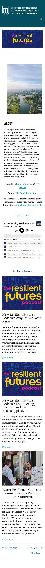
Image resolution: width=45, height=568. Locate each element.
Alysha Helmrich (23, 184)
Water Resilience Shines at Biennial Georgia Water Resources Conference (21, 493)
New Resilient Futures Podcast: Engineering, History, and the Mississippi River (18, 406)
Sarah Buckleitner (28, 193)
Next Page (37, 553)
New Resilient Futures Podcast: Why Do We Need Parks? (21, 318)
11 (42, 547)
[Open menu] (41, 19)
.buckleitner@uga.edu (28, 205)
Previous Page (9, 547)
